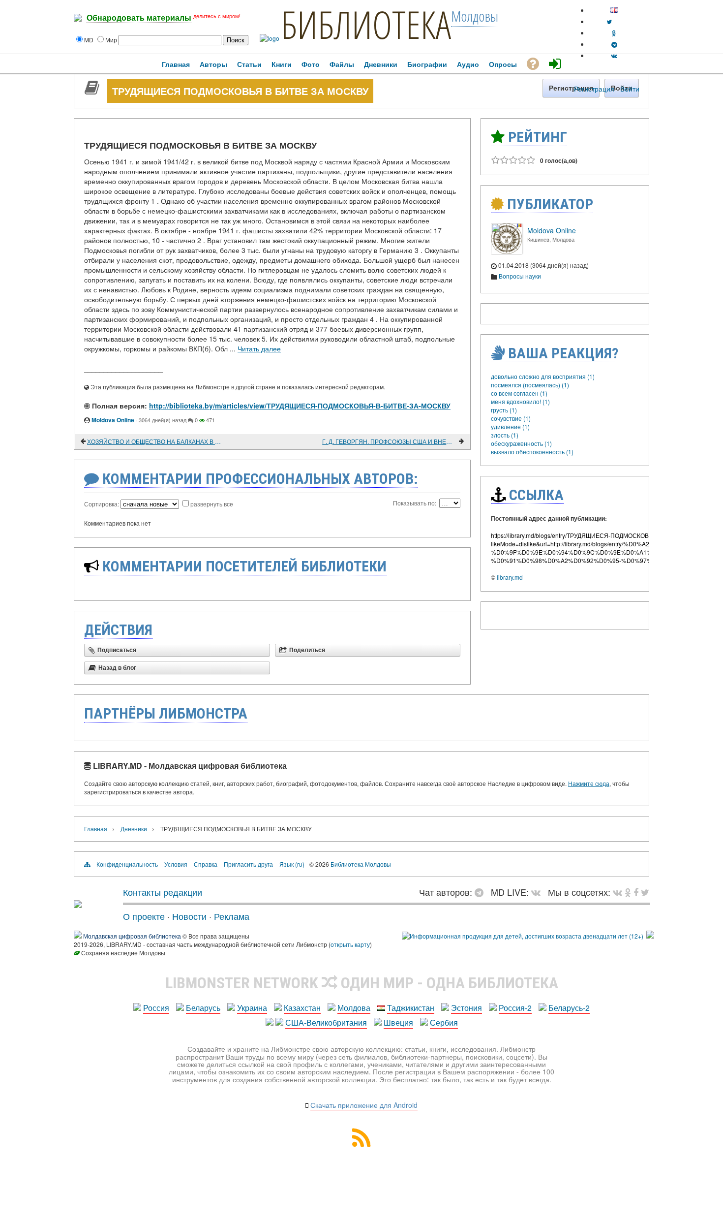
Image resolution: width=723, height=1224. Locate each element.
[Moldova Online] (506, 252)
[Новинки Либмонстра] (628, 891)
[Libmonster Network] (522, 936)
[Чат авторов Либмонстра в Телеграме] (614, 44)
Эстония (466, 1007)
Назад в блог (117, 667)
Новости (189, 916)
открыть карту (350, 944)
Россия (156, 1007)
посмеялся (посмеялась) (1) (530, 384)
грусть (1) (504, 410)
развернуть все (211, 504)
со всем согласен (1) (519, 393)
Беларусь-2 (569, 1007)
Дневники (133, 828)
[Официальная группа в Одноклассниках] (614, 33)
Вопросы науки (520, 276)
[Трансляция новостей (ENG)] (609, 21)
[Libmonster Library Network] (650, 936)
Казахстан (302, 1007)
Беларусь (203, 1007)
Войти (629, 89)
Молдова (353, 1007)
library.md (510, 577)
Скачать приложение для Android (364, 1105)
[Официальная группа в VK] (614, 55)
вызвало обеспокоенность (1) (532, 451)
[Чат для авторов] (481, 891)
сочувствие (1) (511, 418)
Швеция (398, 1022)
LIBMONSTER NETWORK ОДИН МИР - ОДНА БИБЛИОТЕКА (361, 982)
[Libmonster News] (645, 891)
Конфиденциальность (127, 864)
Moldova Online (112, 419)
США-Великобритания (326, 1022)
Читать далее (259, 348)
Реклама (231, 916)
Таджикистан (410, 1007)
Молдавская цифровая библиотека (132, 936)
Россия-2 (515, 1007)
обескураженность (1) (521, 443)
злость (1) (504, 435)
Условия (175, 864)
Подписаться (116, 650)
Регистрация (594, 89)
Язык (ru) (291, 864)
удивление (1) (510, 426)
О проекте (144, 916)
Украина (252, 1007)
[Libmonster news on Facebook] (635, 891)
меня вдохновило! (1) (520, 401)
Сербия (444, 1022)
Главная (95, 828)
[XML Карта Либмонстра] (361, 1143)
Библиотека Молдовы (361, 864)
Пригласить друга (248, 864)
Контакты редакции (162, 891)
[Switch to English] (614, 10)
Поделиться (307, 650)
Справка (205, 864)
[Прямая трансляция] (538, 891)
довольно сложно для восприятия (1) (543, 376)
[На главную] (78, 904)
